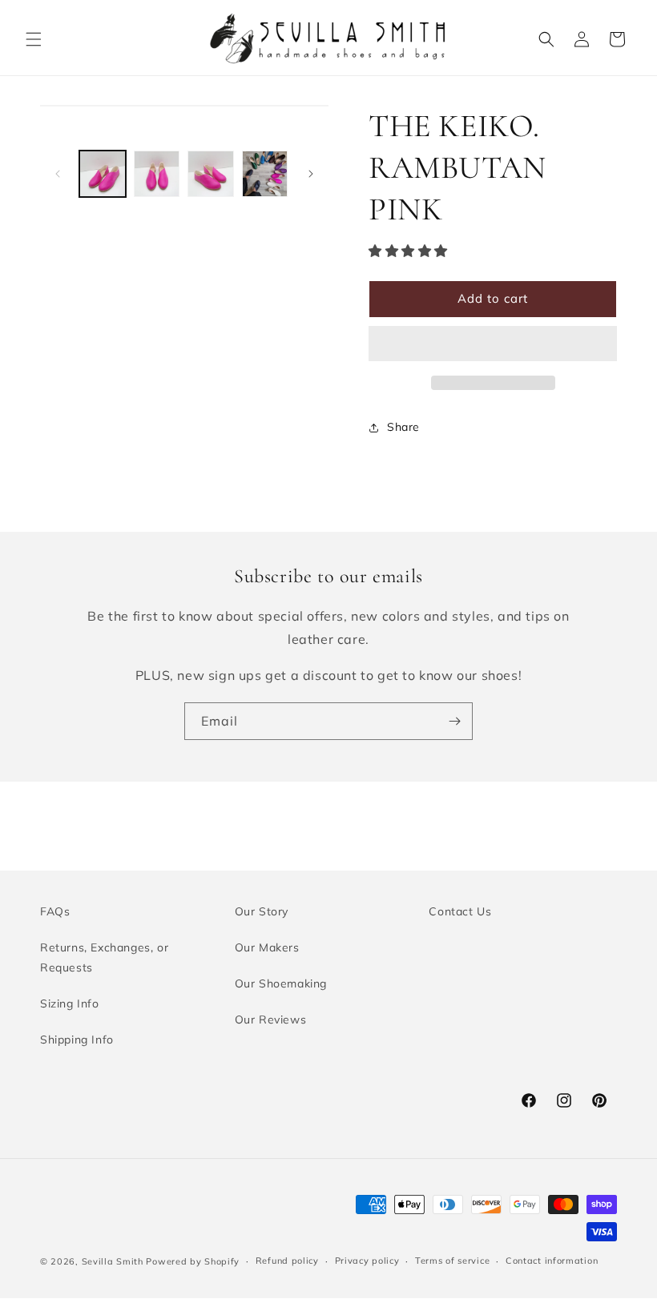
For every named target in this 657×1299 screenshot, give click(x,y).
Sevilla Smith (112, 1261)
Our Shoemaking (281, 983)
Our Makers (267, 947)
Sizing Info (69, 1003)
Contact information (552, 1260)
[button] (33, 39)
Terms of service (452, 1260)
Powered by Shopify (193, 1261)
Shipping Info (77, 1039)
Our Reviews (271, 1019)
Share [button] (403, 427)
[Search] (546, 39)
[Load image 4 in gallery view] (265, 174)
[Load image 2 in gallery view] (157, 174)
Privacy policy (367, 1260)
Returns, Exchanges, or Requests (104, 957)
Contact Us (460, 911)
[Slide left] (57, 173)
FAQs (55, 911)
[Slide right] (310, 173)
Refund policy (287, 1260)
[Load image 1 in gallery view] (102, 174)
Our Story (261, 911)
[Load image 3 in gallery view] (210, 174)
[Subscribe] (454, 721)
